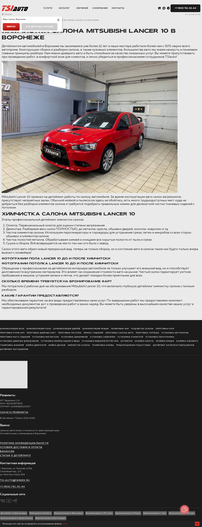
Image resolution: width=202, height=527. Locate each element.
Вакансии (7, 451)
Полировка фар (120, 329)
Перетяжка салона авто (119, 333)
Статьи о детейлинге (15, 456)
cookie (65, 524)
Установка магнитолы (45, 337)
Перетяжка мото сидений (15, 337)
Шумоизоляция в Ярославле (68, 513)
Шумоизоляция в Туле (154, 513)
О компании (100, 8)
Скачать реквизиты (14, 412)
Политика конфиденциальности (24, 443)
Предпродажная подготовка (133, 345)
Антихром (126, 341)
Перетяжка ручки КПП (12, 333)
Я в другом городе (39, 27)
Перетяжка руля (165, 329)
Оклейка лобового (187, 341)
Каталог (64, 8)
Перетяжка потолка (70, 333)
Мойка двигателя (36, 345)
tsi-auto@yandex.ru (15, 480)
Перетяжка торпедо (147, 333)
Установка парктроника (160, 337)
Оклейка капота (144, 341)
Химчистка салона (79, 345)
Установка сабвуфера (102, 337)
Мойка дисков (57, 345)
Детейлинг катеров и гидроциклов (173, 345)
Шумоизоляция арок (12, 329)
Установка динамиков (74, 337)
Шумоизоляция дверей (66, 329)
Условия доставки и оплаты (21, 447)
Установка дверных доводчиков (19, 341)
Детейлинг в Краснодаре (14, 513)
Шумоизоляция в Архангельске (17, 518)
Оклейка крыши (165, 341)
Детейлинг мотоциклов (14, 349)
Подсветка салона (142, 329)
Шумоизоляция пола (39, 329)
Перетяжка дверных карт (41, 333)
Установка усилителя (130, 337)
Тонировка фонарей (12, 345)
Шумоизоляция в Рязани (128, 513)
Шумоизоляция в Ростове (99, 513)
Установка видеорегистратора (100, 341)
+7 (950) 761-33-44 (185, 8)
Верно (11, 27)
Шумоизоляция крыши (95, 329)
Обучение (82, 8)
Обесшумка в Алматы (40, 513)
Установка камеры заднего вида (60, 341)
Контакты (118, 8)
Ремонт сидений (93, 333)
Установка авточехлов (175, 333)
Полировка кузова (103, 345)
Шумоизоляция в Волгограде (51, 518)
